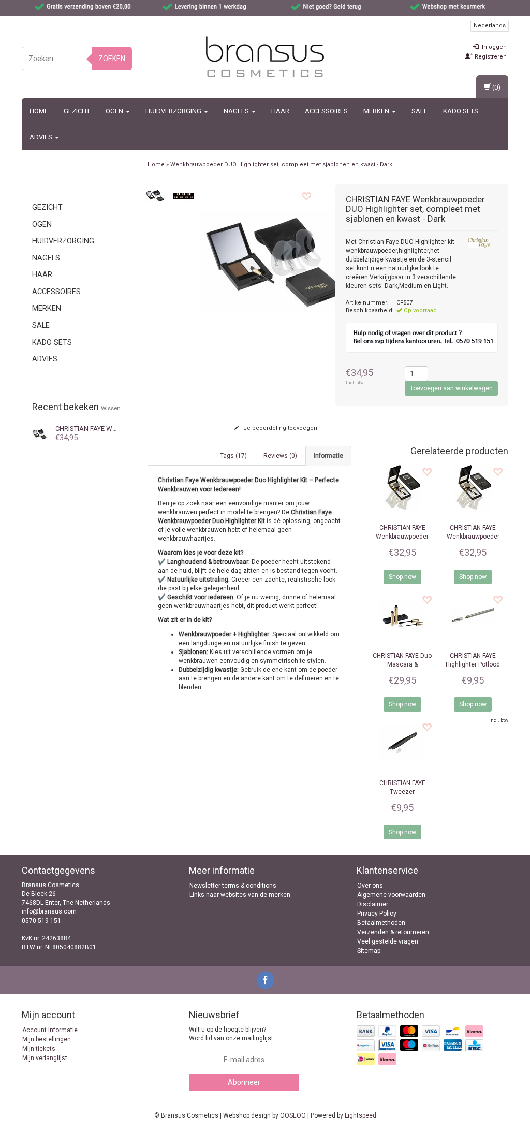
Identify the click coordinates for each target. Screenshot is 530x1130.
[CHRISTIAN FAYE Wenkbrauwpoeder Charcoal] (472, 487)
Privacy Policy (376, 913)
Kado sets (460, 111)
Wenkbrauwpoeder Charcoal (473, 536)
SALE (419, 111)
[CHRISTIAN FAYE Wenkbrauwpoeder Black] (402, 487)
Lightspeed (360, 1115)
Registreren (490, 56)
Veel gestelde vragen (387, 941)
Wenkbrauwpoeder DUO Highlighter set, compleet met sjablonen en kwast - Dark (281, 164)
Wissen (111, 408)
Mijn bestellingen (46, 1039)
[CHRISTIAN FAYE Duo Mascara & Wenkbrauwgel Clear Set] (402, 615)
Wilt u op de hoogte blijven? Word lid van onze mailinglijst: (232, 1034)
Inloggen (493, 47)
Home (39, 111)
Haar (280, 111)
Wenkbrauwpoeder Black (402, 536)
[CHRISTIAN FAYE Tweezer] (402, 743)
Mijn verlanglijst (44, 1058)
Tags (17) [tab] (233, 455)
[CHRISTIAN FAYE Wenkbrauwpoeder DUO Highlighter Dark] (40, 433)
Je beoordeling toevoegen (279, 428)
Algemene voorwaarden (391, 895)
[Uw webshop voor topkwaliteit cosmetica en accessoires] (265, 57)
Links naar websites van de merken (239, 895)
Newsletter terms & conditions (232, 885)
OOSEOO (293, 1115)
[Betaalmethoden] (421, 1046)
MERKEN (377, 111)
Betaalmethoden (381, 922)
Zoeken (111, 58)
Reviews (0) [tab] (280, 455)
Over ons (370, 885)
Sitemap (368, 950)
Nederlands (490, 25)
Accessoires (326, 111)
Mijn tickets (38, 1048)
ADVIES (42, 137)
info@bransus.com (49, 911)
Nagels (237, 111)
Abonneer (244, 1082)
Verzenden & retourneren (393, 932)
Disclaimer (372, 904)
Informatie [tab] (328, 455)
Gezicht (77, 111)
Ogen (115, 111)
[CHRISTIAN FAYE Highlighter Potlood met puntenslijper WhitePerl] (472, 615)
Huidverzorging (174, 111)
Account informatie (50, 1030)
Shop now (402, 577)
